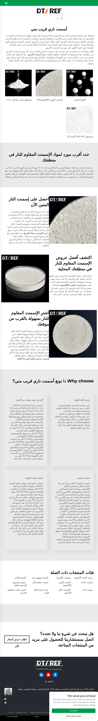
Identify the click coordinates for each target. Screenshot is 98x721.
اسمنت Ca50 (87, 582)
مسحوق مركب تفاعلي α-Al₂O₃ (17, 99)
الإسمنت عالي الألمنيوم (65, 591)
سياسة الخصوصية (21, 712)
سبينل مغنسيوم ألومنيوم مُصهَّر (20, 583)
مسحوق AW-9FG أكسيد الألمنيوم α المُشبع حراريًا (70, 136)
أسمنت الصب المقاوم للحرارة (17, 591)
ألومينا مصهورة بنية (40, 577)
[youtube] (48, 674)
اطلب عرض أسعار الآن (17, 640)
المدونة (11, 712)
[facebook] (55, 674)
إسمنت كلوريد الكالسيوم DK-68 (47, 99)
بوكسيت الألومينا (63, 577)
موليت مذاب (87, 590)
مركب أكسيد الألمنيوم (83, 577)
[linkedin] (41, 674)
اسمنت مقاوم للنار (40, 582)
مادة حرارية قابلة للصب (41, 591)
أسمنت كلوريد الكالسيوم (65, 583)
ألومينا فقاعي (80, 99)
